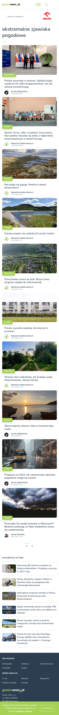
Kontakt (24, 682)
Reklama (24, 678)
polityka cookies (24, 711)
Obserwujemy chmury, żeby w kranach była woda (29, 427)
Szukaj (24, 668)
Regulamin (44, 678)
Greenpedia (7, 663)
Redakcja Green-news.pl (22, 143)
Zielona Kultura (46, 663)
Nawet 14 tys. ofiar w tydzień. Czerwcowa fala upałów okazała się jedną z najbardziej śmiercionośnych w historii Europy (28, 135)
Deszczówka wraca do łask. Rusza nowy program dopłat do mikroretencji (27, 281)
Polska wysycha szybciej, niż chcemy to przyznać (26, 329)
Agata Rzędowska (19, 92)
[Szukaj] (47, 4)
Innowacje (9, 75)
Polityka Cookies (9, 682)
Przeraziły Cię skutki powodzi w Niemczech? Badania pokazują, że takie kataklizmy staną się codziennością (29, 526)
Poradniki (6, 668)
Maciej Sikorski (18, 534)
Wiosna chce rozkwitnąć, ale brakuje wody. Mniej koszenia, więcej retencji (28, 378)
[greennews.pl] (11, 4)
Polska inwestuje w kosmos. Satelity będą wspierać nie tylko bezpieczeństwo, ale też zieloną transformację (28, 83)
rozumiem (47, 708)
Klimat (7, 127)
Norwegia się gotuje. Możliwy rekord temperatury (25, 186)
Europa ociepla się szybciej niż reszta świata (29, 233)
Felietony (25, 663)
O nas (4, 678)
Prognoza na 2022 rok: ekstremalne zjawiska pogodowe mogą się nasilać (29, 476)
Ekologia (8, 273)
